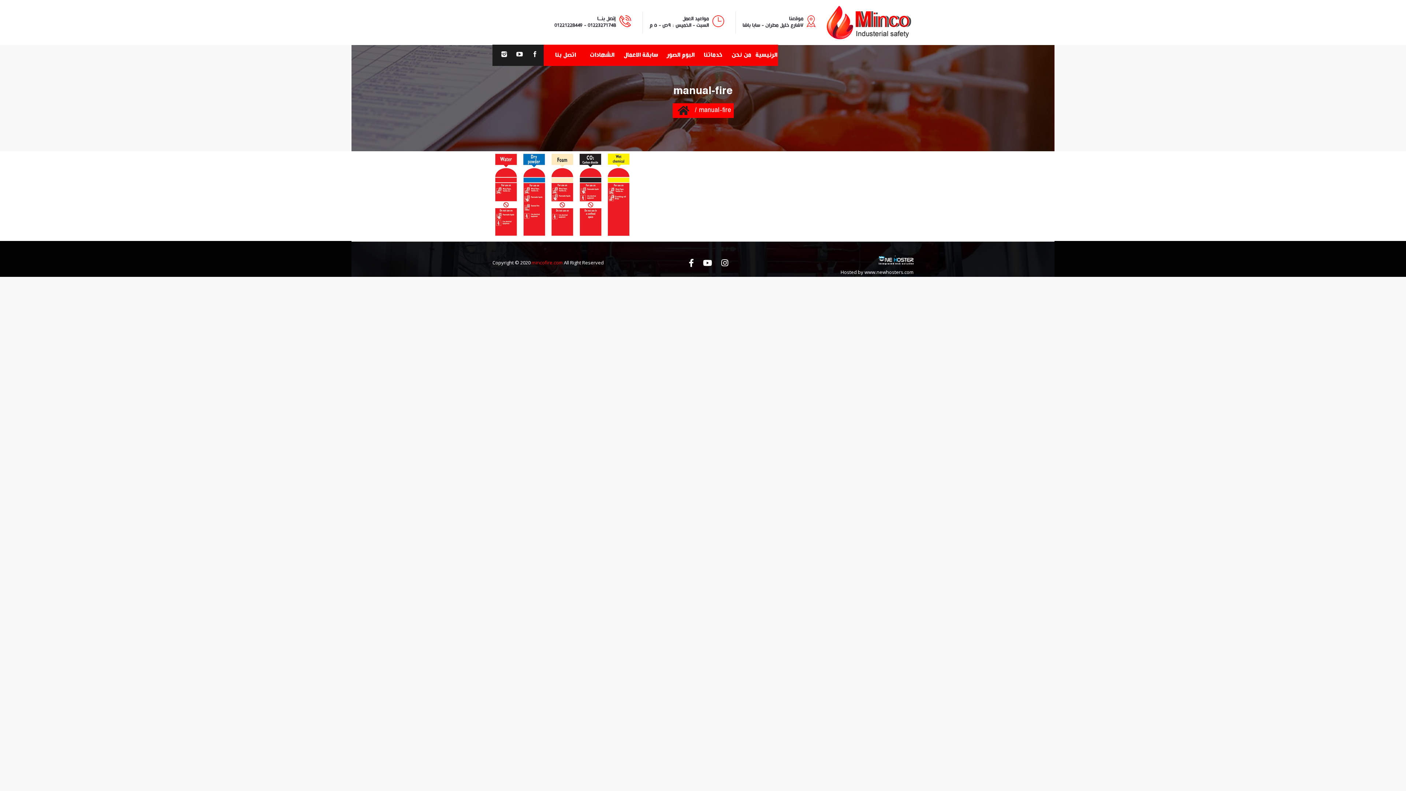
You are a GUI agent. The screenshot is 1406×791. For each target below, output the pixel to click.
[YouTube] (519, 55)
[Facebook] (535, 55)
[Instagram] (504, 55)
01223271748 (602, 25)
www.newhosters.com (889, 272)
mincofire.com (547, 262)
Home (683, 110)
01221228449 (568, 25)
